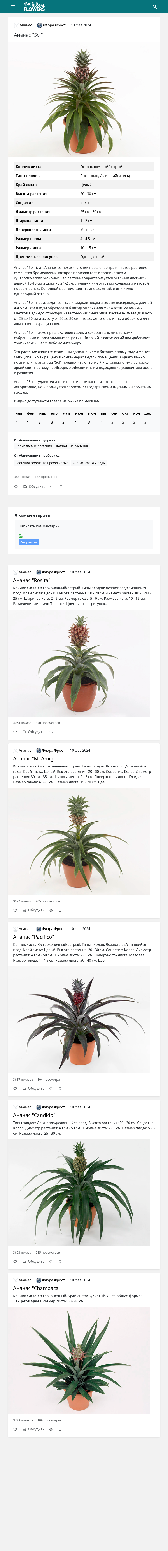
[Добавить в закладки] (63, 486)
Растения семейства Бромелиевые (42, 463)
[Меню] (13, 6)
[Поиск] (155, 6)
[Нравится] (18, 486)
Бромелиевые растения (34, 446)
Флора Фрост (54, 25)
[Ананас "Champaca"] (84, 1349)
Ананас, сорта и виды (89, 463)
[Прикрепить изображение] (21, 535)
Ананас (25, 25)
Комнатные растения (72, 446)
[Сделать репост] (54, 486)
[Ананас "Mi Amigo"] (84, 825)
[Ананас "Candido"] (84, 1179)
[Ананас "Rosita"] (84, 647)
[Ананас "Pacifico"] (84, 1003)
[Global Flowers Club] (36, 6)
